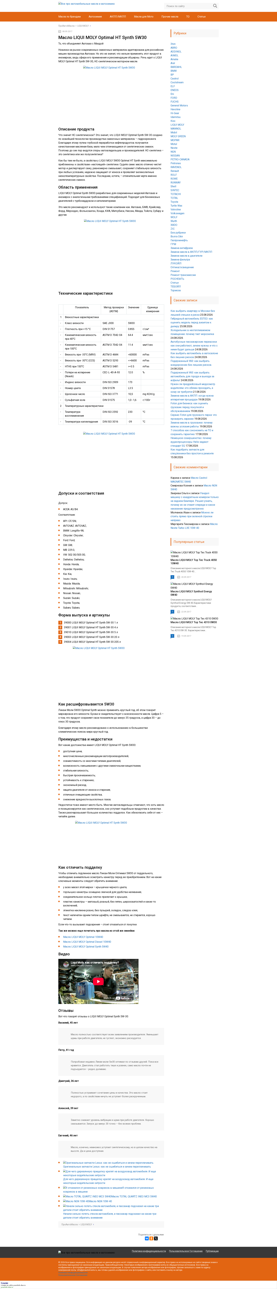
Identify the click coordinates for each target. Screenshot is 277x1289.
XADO (174, 224)
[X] (156, 1238)
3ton (173, 43)
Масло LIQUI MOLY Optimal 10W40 (83, 937)
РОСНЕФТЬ (177, 278)
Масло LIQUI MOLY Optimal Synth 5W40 (86, 946)
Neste (174, 147)
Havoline (175, 109)
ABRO (174, 47)
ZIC (173, 228)
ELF (173, 86)
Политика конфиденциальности (149, 1251)
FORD (174, 97)
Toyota (174, 201)
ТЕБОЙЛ (176, 286)
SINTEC (175, 190)
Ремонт (175, 271)
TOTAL (174, 197)
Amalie (174, 59)
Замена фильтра (180, 259)
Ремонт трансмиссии (183, 275)
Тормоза (176, 290)
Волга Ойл (177, 236)
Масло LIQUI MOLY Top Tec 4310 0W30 (194, 622)
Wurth (174, 221)
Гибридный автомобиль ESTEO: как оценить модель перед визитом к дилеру (192, 322)
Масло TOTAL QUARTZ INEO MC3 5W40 (134, 1196)
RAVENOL (176, 167)
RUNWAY (176, 182)
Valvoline (176, 209)
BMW (174, 70)
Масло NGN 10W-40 (100, 1201)
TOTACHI (176, 194)
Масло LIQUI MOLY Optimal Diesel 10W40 (87, 941)
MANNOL (176, 128)
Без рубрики (178, 232)
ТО (187, 16)
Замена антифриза (182, 248)
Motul (174, 144)
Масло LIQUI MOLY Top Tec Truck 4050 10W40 (194, 561)
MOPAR (175, 140)
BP (172, 74)
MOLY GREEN (178, 136)
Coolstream (177, 82)
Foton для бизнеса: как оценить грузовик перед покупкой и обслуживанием (189, 407)
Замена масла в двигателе (186, 255)
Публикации (212, 1251)
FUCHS (175, 101)
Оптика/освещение (182, 267)
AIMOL (174, 55)
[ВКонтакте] (147, 1238)
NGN (173, 151)
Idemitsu (175, 117)
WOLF (174, 217)
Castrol (175, 78)
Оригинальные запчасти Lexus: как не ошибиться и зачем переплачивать (107, 1166)
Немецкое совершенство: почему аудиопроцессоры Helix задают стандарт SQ (191, 442)
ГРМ (173, 244)
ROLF (174, 174)
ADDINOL (176, 51)
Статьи (201, 16)
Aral (173, 63)
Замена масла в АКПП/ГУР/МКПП (191, 251)
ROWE (174, 178)
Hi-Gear (175, 113)
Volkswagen (177, 213)
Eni (172, 93)
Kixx (173, 120)
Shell (173, 186)
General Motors (179, 105)
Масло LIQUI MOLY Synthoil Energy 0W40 (191, 593)
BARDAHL (176, 67)
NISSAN (175, 155)
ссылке (3, 1285)
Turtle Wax (176, 205)
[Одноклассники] (151, 1238)
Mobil (174, 132)
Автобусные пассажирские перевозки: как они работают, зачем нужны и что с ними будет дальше (194, 345)
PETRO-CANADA (180, 159)
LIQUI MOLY (177, 124)
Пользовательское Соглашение (186, 1251)
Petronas (176, 163)
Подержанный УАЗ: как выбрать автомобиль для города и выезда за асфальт (192, 376)
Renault (175, 171)
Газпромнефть (179, 240)
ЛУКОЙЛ (176, 263)
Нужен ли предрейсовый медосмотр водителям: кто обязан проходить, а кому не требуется (193, 388)
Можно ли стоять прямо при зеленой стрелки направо (192, 516)
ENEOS (175, 90)
